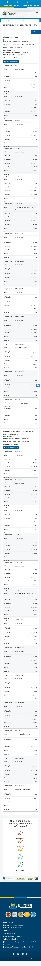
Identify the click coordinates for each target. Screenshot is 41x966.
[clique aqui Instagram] (27, 954)
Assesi (14, 959)
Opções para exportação (11, 61)
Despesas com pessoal (14, 21)
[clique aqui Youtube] (22, 954)
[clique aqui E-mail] (13, 954)
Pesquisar (36, 32)
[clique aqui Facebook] (18, 954)
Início (4, 21)
